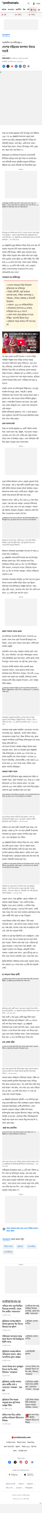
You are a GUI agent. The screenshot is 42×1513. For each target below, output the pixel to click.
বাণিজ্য (29, 10)
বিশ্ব (24, 10)
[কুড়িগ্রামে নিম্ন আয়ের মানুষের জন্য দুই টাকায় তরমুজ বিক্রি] (32, 1404)
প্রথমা (15, 1451)
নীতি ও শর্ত (9, 1488)
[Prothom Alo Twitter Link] (16, 1462)
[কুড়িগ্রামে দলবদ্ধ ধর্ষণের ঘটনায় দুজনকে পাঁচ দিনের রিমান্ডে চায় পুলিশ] (32, 1325)
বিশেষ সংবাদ (8, 1246)
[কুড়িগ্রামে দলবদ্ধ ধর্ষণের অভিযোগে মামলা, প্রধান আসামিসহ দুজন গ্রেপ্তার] (32, 1356)
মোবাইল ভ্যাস (22, 1451)
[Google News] (32, 1462)
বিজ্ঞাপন (21, 1484)
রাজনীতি (18, 10)
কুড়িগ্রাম (20, 1246)
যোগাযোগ (19, 1488)
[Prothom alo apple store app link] (29, 1475)
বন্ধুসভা (18, 1447)
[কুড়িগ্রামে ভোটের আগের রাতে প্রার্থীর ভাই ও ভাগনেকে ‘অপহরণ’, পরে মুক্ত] (32, 1387)
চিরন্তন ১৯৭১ (26, 1447)
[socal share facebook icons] (4, 67)
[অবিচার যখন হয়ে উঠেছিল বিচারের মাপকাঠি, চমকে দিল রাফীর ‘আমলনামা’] (32, 1310)
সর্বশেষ (4, 10)
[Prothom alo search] (28, 3)
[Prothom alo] (11, 3)
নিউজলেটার (29, 1488)
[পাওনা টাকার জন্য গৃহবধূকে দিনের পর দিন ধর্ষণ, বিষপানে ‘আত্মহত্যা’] (32, 1371)
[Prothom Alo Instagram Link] (22, 1462)
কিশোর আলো (21, 1442)
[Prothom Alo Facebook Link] (10, 1462)
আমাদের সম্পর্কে (10, 1484)
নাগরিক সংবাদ (10, 1442)
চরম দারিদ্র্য (31, 1246)
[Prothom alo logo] (21, 1438)
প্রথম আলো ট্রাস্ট (9, 1447)
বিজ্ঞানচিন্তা (30, 1442)
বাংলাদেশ (11, 10)
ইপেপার (33, 1447)
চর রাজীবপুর (8, 1252)
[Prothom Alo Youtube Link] (27, 1462)
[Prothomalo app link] (13, 1475)
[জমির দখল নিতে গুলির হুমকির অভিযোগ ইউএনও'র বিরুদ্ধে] (32, 1419)
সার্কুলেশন (30, 1484)
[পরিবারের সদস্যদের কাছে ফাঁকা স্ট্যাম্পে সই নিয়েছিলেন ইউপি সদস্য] (32, 1341)
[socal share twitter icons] (8, 67)
